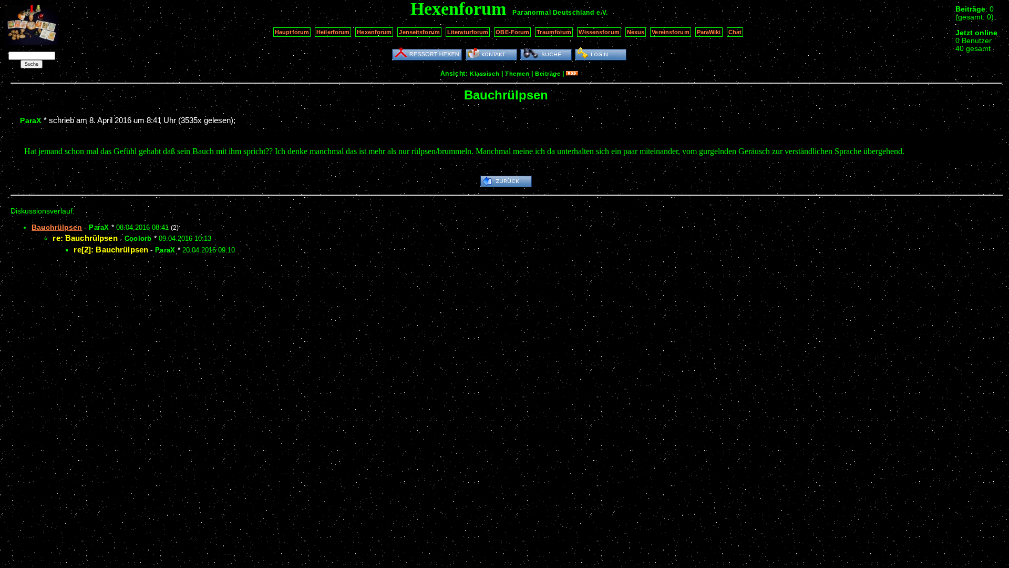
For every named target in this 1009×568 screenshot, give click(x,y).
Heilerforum (332, 32)
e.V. (602, 12)
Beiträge (547, 73)
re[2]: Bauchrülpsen (111, 249)
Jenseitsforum (419, 32)
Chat (735, 32)
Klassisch (484, 73)
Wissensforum (599, 32)
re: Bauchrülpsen (85, 238)
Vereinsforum (670, 32)
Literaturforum (468, 32)
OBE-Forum (512, 32)
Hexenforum (374, 32)
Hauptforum (292, 32)
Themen (517, 73)
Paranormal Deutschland (553, 12)
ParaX (30, 120)
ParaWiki (709, 32)
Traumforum (554, 32)
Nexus (636, 32)
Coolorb (138, 238)
